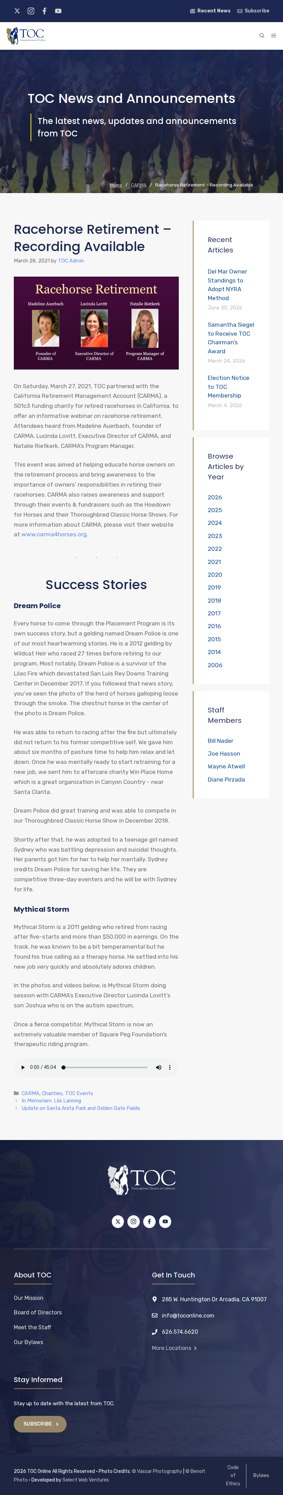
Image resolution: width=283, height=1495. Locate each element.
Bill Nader (220, 740)
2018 (214, 600)
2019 (214, 587)
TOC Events (79, 1093)
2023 (215, 536)
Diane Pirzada (226, 779)
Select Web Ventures (85, 1480)
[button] (262, 36)
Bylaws (261, 1475)
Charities (52, 1093)
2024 (215, 522)
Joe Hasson (224, 753)
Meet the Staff (32, 1327)
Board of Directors (38, 1312)
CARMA (30, 1093)
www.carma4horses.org (54, 534)
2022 (215, 548)
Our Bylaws (28, 1342)
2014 (214, 652)
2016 (214, 626)
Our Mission (28, 1298)
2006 (215, 665)
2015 (214, 639)
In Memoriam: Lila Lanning (51, 1101)
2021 (214, 561)
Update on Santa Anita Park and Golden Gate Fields (81, 1108)
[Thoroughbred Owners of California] (25, 36)
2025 (215, 510)
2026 (215, 497)
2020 (215, 574)
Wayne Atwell (226, 766)
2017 (214, 613)
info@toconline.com (188, 1315)
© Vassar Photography (157, 1471)
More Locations (171, 1348)
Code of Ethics (233, 1476)
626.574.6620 (180, 1332)
